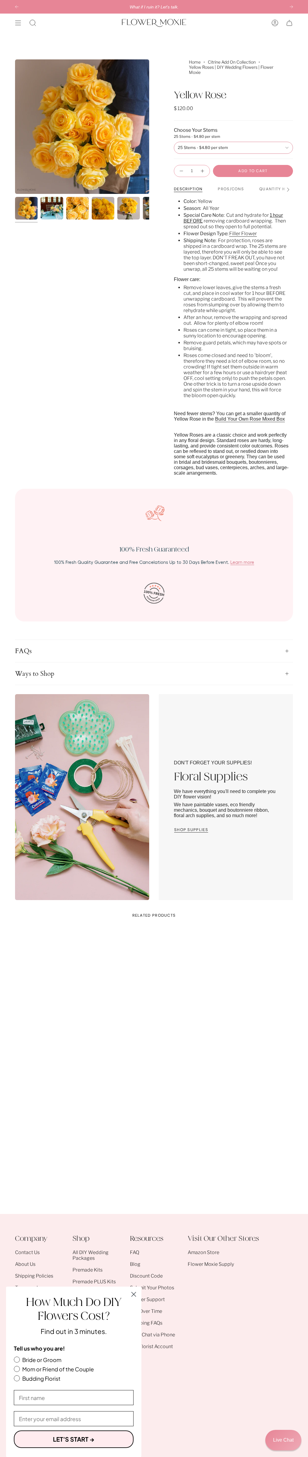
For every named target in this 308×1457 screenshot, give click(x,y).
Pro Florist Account (151, 1346)
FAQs (23, 651)
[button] (32, 23)
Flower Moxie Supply (211, 1264)
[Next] (291, 7)
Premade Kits (87, 1270)
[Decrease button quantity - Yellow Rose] (181, 171)
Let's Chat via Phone (152, 1335)
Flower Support (147, 1299)
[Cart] (289, 23)
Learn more (242, 562)
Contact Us (27, 1252)
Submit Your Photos (152, 1288)
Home (195, 62)
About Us (25, 1264)
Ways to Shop (34, 673)
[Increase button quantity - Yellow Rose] (203, 171)
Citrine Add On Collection (232, 62)
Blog (135, 1264)
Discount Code (146, 1276)
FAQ (134, 1252)
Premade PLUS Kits (94, 1282)
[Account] (275, 23)
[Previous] (17, 7)
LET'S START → (73, 1439)
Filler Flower (243, 233)
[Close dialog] (133, 1294)
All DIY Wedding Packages (90, 1255)
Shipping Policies (34, 1276)
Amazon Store (203, 1252)
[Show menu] (18, 23)
